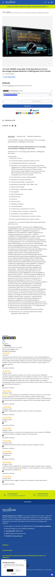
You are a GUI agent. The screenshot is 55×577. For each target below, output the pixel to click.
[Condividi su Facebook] (12, 125)
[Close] (25, 560)
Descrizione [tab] (11, 136)
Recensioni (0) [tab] (21, 136)
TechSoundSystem (17, 536)
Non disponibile (37, 101)
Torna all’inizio (27, 502)
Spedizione (11, 85)
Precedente (5, 351)
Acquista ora (27, 106)
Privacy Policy (18, 565)
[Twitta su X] (9, 125)
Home (3, 11)
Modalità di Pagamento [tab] (34, 136)
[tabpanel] (27, 226)
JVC (3, 74)
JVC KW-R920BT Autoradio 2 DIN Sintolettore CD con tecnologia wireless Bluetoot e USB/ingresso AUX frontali (25, 12)
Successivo (12, 351)
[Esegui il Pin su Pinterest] (15, 125)
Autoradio (8, 11)
